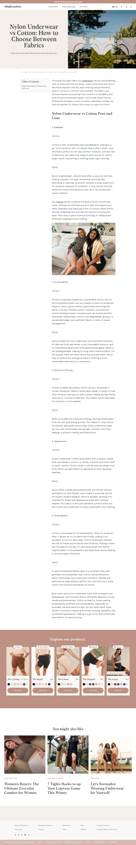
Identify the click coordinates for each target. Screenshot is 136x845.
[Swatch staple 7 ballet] (40, 684)
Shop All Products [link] (21, 825)
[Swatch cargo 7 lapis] (124, 684)
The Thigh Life (26, 72)
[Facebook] (18, 835)
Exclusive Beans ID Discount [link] (107, 829)
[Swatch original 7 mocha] (90, 684)
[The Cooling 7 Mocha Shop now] (17, 661)
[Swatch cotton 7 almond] (62, 684)
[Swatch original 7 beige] (87, 684)
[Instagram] (15, 835)
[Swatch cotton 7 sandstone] (68, 684)
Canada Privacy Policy (54, 842)
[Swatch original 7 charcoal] (93, 684)
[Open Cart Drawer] (131, 7)
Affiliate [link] (83, 829)
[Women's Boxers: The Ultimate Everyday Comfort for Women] (24, 754)
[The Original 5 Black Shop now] (93, 661)
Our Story (84, 7)
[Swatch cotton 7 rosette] (71, 684)
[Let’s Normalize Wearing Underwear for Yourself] (111, 754)
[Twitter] (29, 835)
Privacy (40, 842)
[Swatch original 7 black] (84, 684)
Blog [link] (82, 825)
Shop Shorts (53, 7)
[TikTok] (21, 835)
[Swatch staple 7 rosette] (46, 684)
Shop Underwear (69, 7)
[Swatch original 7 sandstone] (96, 684)
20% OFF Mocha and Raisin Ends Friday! (68, 2)
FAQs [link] (64, 829)
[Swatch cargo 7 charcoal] (118, 684)
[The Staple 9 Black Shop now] (42, 661)
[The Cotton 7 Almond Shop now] (68, 661)
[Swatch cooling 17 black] (8, 684)
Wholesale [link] (66, 825)
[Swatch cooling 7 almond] (21, 684)
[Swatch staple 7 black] (34, 684)
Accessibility (112, 842)
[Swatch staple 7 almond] (37, 684)
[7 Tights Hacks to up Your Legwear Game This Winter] (68, 754)
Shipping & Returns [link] (45, 825)
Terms (88, 842)
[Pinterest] (25, 835)
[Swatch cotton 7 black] (59, 684)
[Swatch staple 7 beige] (43, 684)
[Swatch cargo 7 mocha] (115, 684)
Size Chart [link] (18, 829)
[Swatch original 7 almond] (99, 684)
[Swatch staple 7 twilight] (49, 684)
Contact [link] (41, 829)
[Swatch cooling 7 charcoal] (24, 684)
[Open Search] (122, 6)
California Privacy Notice (74, 842)
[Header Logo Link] (13, 6)
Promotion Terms (99, 842)
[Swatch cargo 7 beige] (112, 684)
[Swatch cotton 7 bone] (65, 684)
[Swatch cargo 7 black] (109, 684)
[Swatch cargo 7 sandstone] (121, 684)
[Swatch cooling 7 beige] (12, 684)
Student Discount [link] (103, 825)
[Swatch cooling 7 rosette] (15, 684)
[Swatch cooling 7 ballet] (18, 684)
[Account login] (126, 7)
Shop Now (18, 690)
